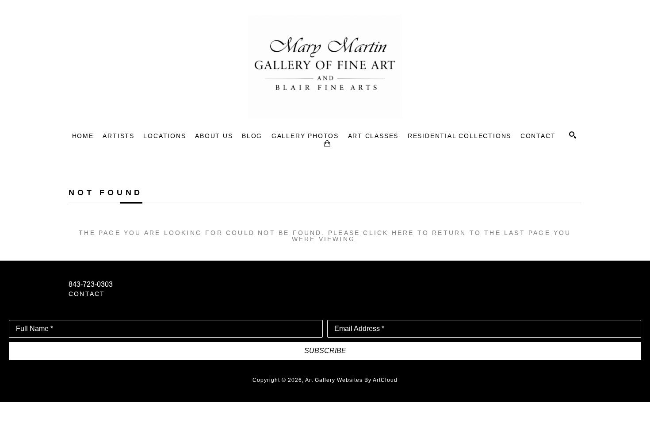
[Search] (572, 134)
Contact (87, 293)
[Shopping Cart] (327, 143)
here (403, 232)
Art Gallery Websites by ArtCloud (351, 380)
